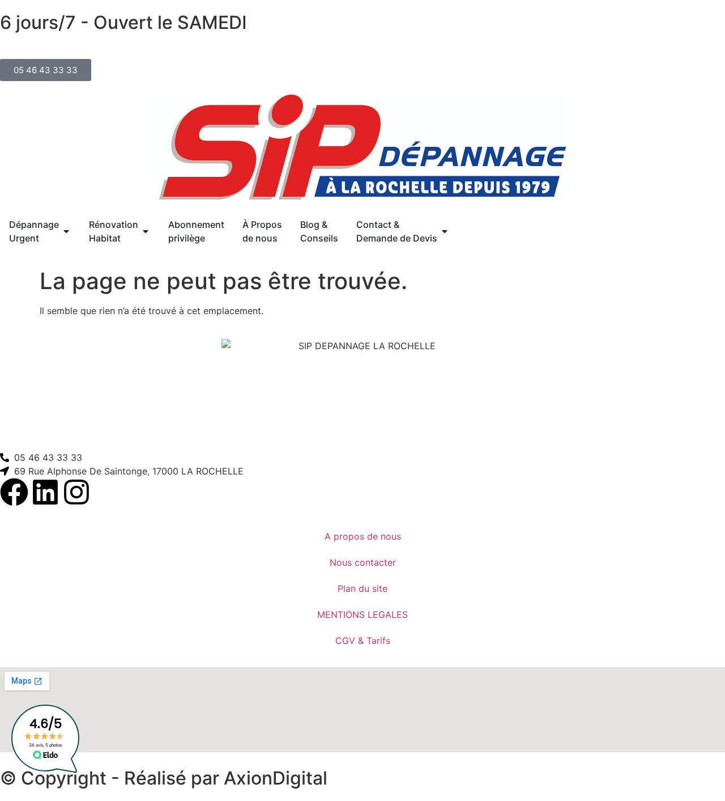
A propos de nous (363, 536)
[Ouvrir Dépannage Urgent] (66, 231)
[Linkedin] (45, 492)
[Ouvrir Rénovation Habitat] (145, 231)
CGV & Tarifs (362, 640)
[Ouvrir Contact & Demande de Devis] (444, 231)
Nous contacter (363, 562)
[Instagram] (76, 492)
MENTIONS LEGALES (362, 614)
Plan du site (362, 588)
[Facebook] (14, 492)
